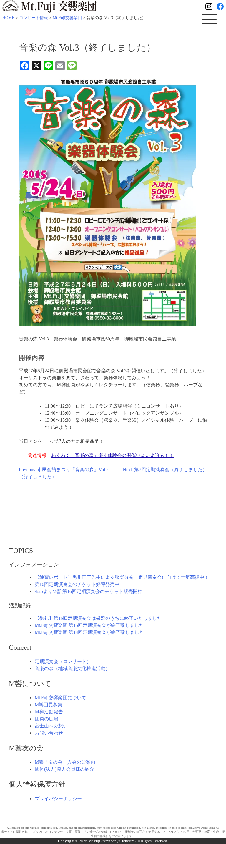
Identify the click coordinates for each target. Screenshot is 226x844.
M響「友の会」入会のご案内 (65, 762)
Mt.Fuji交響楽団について (60, 697)
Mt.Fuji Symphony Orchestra (111, 841)
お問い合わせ (49, 732)
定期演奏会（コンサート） (63, 661)
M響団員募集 (48, 704)
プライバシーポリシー (58, 798)
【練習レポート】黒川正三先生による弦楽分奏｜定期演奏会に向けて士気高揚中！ (122, 577)
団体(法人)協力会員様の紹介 (64, 769)
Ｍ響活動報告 (49, 711)
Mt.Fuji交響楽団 (67, 17)
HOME (8, 17)
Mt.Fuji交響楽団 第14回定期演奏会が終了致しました (89, 632)
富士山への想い (51, 725)
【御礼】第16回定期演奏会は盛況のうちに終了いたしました (98, 618)
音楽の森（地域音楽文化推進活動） (72, 668)
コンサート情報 (33, 17)
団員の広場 (46, 718)
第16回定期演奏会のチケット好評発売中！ (79, 584)
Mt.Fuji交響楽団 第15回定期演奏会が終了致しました (89, 625)
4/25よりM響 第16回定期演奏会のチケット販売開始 (88, 591)
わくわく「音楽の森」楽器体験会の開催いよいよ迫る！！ (112, 455)
